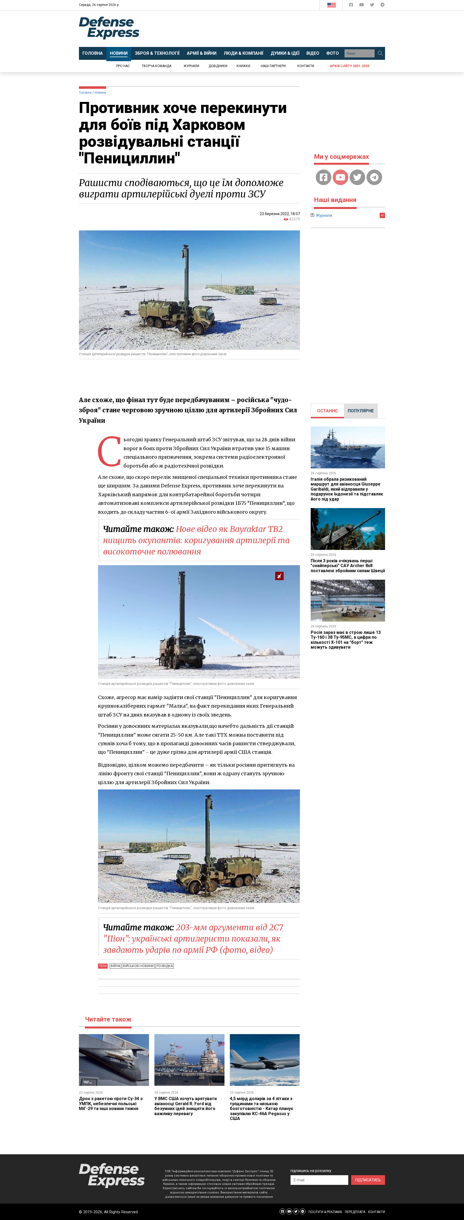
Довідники (218, 66)
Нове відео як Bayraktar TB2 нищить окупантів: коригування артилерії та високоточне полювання (196, 540)
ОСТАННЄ (327, 410)
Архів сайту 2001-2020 (349, 66)
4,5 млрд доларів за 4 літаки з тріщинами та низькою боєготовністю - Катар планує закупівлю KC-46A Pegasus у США (261, 1108)
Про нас (123, 66)
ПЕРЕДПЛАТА (355, 1212)
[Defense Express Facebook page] (352, 5)
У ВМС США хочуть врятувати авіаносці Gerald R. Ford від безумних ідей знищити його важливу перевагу (185, 1106)
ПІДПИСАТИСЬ (368, 1180)
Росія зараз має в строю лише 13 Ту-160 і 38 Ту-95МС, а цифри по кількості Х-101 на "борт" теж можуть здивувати (346, 640)
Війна (115, 966)
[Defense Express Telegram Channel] (382, 5)
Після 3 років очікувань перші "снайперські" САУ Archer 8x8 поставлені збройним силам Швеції (348, 565)
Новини (100, 92)
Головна (85, 92)
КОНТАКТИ (376, 1212)
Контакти (305, 66)
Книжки (243, 66)
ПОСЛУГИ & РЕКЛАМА (325, 1212)
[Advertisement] (276, 28)
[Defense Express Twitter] (372, 5)
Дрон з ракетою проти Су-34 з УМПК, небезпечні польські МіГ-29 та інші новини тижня (111, 1103)
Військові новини (138, 966)
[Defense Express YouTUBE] (362, 5)
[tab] (327, 411)
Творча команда (156, 66)
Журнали (191, 66)
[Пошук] (380, 53)
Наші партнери (273, 66)
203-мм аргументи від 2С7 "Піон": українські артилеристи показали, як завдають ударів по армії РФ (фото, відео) (193, 938)
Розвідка (165, 966)
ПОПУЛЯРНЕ (361, 410)
